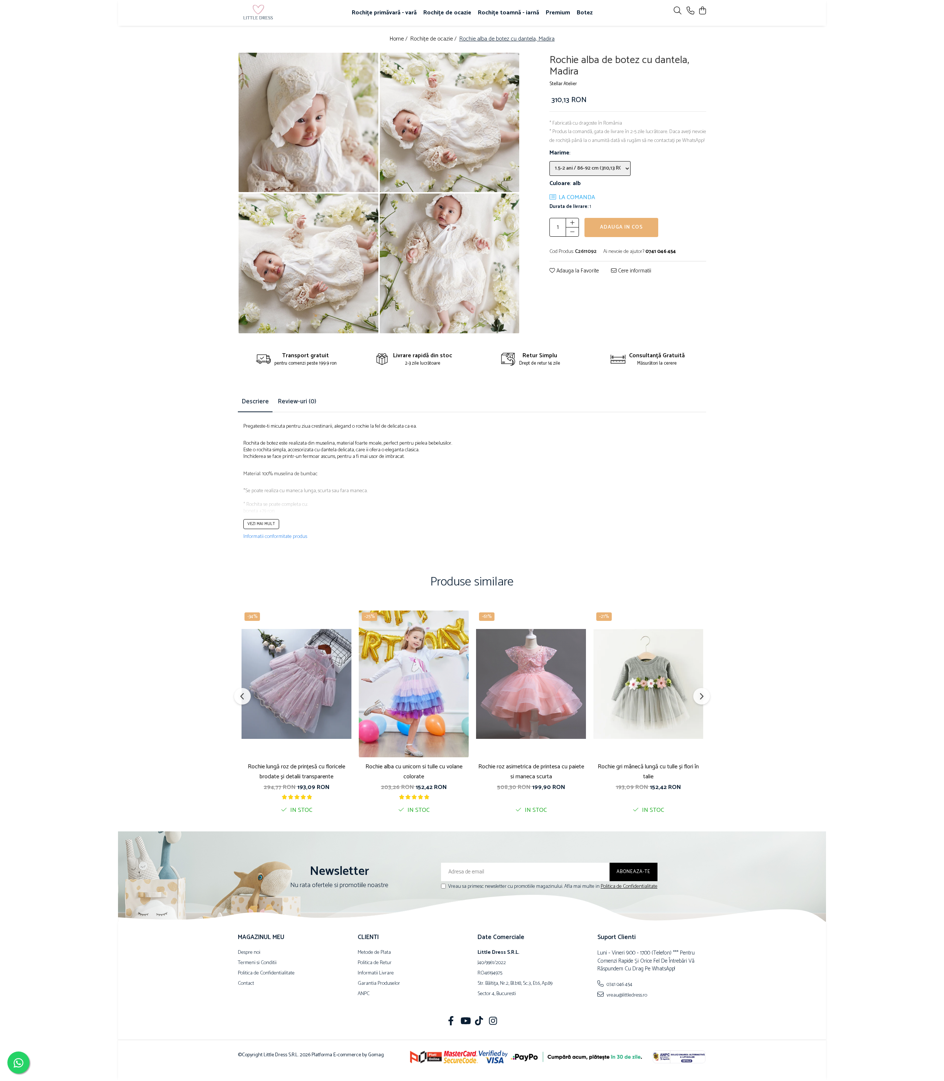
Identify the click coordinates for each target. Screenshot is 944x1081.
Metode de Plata (374, 952)
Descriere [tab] (255, 401)
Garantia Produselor (379, 983)
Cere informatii (634, 271)
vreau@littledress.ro (626, 995)
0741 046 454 (618, 984)
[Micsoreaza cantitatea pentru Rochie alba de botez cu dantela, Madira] (572, 232)
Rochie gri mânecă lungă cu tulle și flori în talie (648, 772)
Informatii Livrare (376, 973)
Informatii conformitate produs (275, 536)
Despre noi (249, 952)
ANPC (363, 994)
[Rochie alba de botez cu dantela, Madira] (308, 122)
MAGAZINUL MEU (261, 937)
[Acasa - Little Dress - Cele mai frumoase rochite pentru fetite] (280, 13)
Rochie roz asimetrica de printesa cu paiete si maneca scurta (531, 772)
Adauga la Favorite (577, 271)
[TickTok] (479, 1022)
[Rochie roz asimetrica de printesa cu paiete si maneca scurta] (531, 683)
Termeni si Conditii (257, 963)
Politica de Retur (375, 963)
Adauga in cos (621, 227)
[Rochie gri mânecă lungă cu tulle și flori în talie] (648, 683)
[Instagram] (493, 1022)
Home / (399, 39)
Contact (246, 983)
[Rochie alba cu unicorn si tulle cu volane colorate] (414, 683)
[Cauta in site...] (677, 11)
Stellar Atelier (563, 84)
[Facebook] (451, 1022)
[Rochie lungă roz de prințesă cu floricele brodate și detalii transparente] (296, 683)
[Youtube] (465, 1022)
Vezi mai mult (261, 524)
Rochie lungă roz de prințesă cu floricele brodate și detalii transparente (296, 772)
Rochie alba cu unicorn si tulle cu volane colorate (413, 772)
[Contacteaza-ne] (690, 11)
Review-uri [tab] (297, 401)
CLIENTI (368, 937)
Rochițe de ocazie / (434, 39)
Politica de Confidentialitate (629, 886)
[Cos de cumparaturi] (702, 11)
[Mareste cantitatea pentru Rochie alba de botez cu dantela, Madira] (572, 222)
